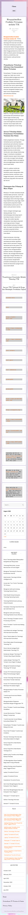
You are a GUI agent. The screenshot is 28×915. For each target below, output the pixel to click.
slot (7, 307)
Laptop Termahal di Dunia (11, 776)
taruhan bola (10, 297)
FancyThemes (21, 911)
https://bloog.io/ (12, 471)
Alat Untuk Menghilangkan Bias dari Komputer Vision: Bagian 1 (12, 815)
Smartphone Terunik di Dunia (12, 780)
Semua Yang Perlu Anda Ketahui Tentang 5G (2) (12, 851)
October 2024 (7, 870)
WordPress (14, 911)
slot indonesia (11, 369)
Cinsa (14, 6)
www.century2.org (8, 95)
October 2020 (7, 886)
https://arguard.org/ (13, 410)
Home (5, 897)
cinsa (5, 547)
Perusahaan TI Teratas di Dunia (13, 901)
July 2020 (6, 890)
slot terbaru (10, 350)
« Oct (5, 536)
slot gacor (9, 360)
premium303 (9, 379)
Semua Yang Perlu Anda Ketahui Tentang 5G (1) (12, 847)
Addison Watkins (15, 28)
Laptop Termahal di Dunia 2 (11, 772)
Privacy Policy (7, 906)
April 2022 (6, 878)
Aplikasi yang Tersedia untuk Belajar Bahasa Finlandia (12, 827)
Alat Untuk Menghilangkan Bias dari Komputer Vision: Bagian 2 (12, 819)
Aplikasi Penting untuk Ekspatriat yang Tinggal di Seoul (13, 823)
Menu (14, 10)
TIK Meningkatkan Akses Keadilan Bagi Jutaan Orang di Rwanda (13, 858)
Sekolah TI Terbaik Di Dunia (11, 803)
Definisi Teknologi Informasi (11, 799)
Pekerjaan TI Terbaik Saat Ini (11, 796)
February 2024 (7, 874)
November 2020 (8, 882)
